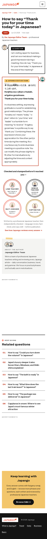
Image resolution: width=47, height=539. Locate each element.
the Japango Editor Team (15, 37)
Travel (21, 526)
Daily (29, 526)
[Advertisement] (23, 306)
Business (38, 526)
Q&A (6, 33)
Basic (4, 532)
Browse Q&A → (23, 502)
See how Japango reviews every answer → (23, 230)
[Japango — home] (10, 4)
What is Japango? (9, 526)
